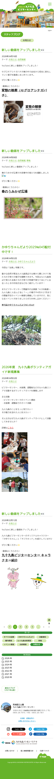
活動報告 (42, 637)
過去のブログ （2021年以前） (10, 689)
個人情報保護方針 (27, 751)
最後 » (49, 620)
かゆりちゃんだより (26, 261)
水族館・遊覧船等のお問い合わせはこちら (26, 719)
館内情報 (8, 640)
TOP (49, 30)
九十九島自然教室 (24, 640)
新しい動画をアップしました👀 (23, 50)
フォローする (18, 729)
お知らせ (13, 59)
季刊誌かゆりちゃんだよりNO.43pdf (18, 304)
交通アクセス (44, 751)
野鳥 (29, 160)
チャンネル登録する (19, 734)
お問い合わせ (9, 751)
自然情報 (22, 59)
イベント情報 (9, 644)
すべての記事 (9, 637)
